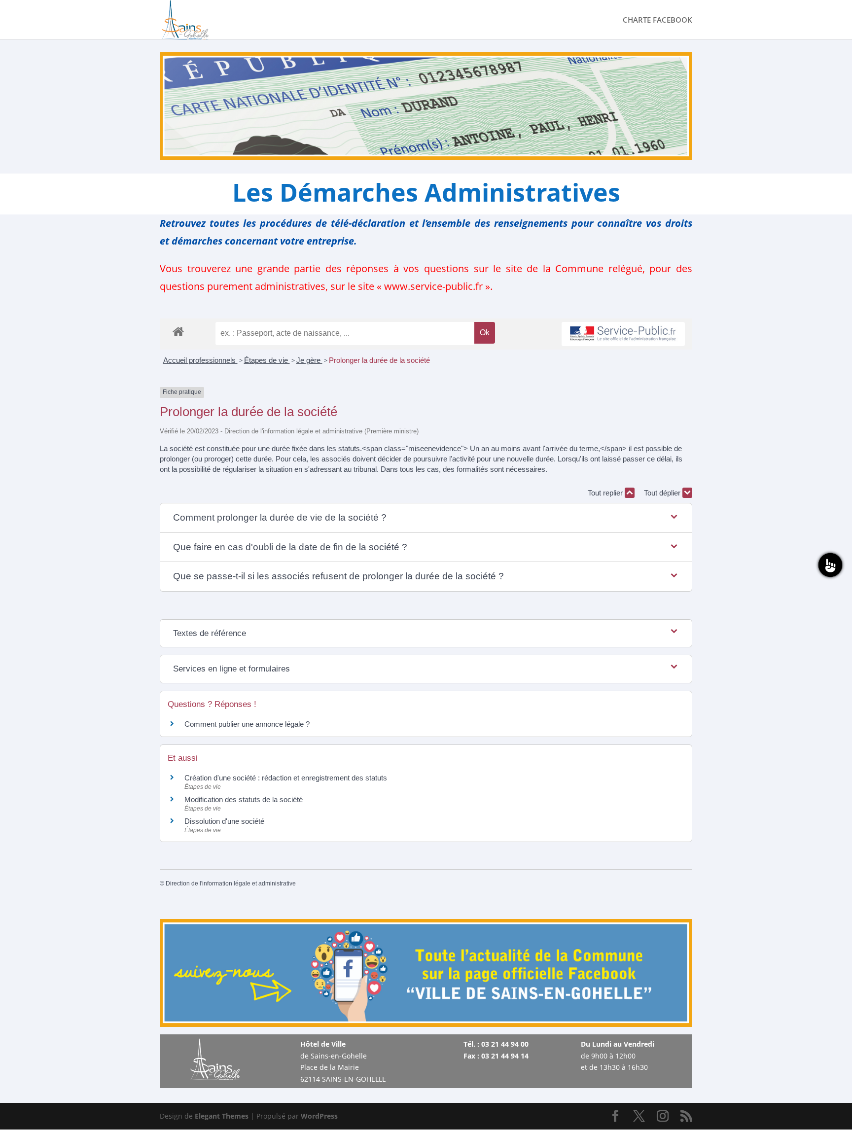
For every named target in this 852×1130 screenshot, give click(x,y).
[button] (426, 517)
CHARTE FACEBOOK (657, 20)
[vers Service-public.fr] (623, 334)
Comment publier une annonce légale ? (247, 724)
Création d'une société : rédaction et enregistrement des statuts (285, 778)
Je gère (309, 360)
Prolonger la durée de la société (380, 360)
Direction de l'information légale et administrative (231, 883)
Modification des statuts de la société (243, 799)
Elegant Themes (221, 1116)
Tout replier (606, 493)
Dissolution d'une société (224, 821)
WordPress (319, 1116)
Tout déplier (663, 493)
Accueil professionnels (200, 360)
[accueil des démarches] (178, 331)
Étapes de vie (267, 360)
